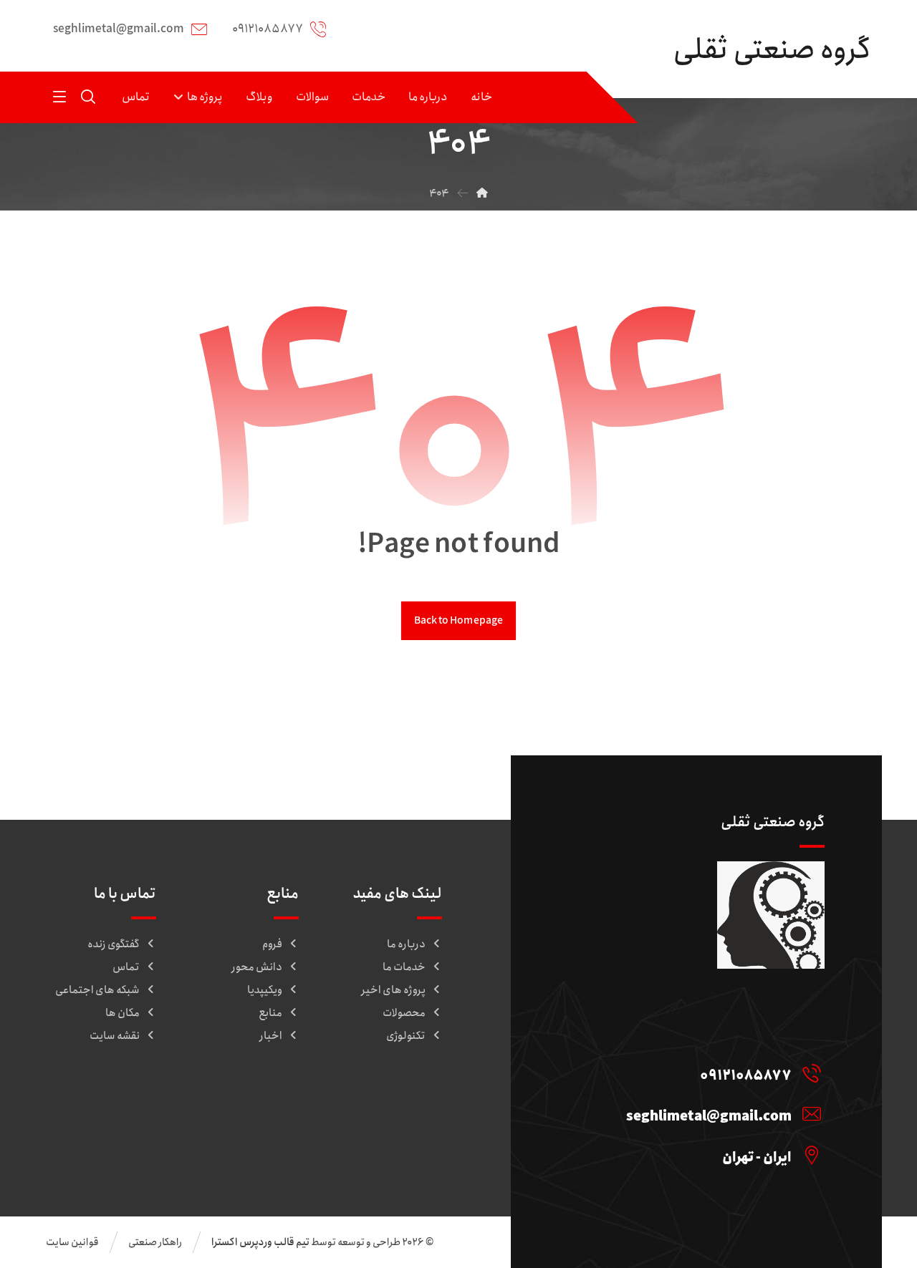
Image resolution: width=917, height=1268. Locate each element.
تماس (126, 967)
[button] (59, 96)
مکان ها (122, 1013)
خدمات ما (404, 967)
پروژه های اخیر (393, 990)
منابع (270, 1013)
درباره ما (406, 944)
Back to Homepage (458, 620)
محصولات (404, 1013)
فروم (272, 944)
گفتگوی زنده (113, 944)
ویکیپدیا (264, 990)
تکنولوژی (406, 1036)
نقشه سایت (115, 1036)
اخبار (270, 1036)
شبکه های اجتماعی (97, 990)
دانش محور (256, 967)
